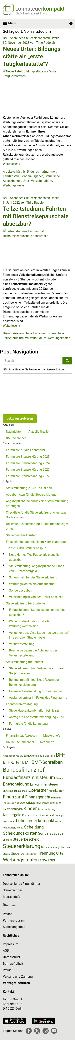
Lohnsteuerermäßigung (22, 704)
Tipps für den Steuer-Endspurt (26, 548)
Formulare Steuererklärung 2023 (28, 469)
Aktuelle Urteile (38, 431)
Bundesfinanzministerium (29, 777)
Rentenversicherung (13, 827)
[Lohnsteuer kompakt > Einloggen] (71, 23)
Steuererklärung (21, 846)
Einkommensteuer (44, 784)
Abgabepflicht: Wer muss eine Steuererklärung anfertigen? (37, 503)
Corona (59, 778)
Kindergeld (12, 815)
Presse (7, 914)
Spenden (7, 840)
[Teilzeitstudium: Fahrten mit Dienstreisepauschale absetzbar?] (37, 248)
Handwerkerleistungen (28, 802)
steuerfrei (65, 847)
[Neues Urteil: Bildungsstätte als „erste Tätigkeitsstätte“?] (37, 92)
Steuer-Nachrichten (37, 38)
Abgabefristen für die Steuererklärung (31, 494)
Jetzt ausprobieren (20, 418)
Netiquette (47, 742)
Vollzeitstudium (41, 181)
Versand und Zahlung (18, 976)
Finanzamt (13, 797)
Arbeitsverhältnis (14, 171)
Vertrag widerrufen (16, 983)
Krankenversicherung (50, 815)
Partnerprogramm (15, 920)
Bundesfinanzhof (24, 769)
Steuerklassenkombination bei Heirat (34, 710)
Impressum (10, 944)
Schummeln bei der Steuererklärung (33, 577)
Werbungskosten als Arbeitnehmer (32, 584)
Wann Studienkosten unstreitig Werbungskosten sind (30, 623)
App (17, 756)
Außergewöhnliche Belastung (37, 755)
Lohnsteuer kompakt (35, 820)
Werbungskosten (14, 185)
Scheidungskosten (20, 833)
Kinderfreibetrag (46, 809)
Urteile (55, 38)
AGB (6, 950)
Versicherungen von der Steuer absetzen (36, 597)
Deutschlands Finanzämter (21, 884)
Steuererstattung (50, 847)
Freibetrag (56, 798)
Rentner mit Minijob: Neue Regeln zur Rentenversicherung (34, 682)
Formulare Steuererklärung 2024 (28, 463)
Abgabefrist (9, 756)
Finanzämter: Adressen (21, 735)
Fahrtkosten (11, 176)
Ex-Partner (38, 790)
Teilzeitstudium (13, 338)
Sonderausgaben (31, 176)
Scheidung (34, 827)
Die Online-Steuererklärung (31, 13)
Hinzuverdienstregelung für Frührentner (35, 691)
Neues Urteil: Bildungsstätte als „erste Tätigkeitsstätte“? (32, 56)
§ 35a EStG (47, 860)
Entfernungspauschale (48, 333)
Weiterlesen (12, 164)
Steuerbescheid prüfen (21, 535)
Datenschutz (11, 957)
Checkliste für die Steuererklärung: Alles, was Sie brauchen (36, 515)
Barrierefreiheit (13, 963)
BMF (26, 762)
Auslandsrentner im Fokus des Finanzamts (38, 697)
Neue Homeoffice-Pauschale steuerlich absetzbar (35, 557)
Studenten (32, 854)
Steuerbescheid (26, 839)
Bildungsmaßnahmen (41, 171)
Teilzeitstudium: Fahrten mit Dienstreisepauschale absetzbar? (35, 216)
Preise (7, 970)
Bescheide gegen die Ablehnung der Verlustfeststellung (33, 653)
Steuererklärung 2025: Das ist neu (29, 488)
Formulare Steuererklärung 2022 (28, 476)
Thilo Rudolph (45, 42)
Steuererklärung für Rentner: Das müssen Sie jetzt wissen (37, 670)
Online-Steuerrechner (20, 742)
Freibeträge (8, 803)
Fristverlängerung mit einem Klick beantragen (36, 542)
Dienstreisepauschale (17, 333)
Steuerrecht (19, 853)
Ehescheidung (16, 784)
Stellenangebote (14, 927)
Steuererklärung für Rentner (24, 662)
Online (58, 821)
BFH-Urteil (12, 762)
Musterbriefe (51, 735)
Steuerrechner (12, 890)
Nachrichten (14, 431)
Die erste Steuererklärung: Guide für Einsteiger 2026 (37, 526)
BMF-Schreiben (13, 38)
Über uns (9, 905)
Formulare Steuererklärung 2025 (28, 456)
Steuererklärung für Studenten (26, 603)
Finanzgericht (37, 797)
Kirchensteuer (30, 815)
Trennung (46, 853)
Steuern (6, 854)
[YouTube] (54, 1031)
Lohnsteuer (9, 821)
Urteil (26, 181)
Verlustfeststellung (21, 644)
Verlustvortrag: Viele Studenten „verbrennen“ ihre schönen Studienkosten (39, 635)
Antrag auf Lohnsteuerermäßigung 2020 (36, 717)
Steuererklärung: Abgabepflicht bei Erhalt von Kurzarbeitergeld (36, 568)
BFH (61, 755)
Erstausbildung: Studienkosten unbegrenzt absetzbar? (37, 612)
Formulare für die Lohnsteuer (25, 450)
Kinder (30, 808)
